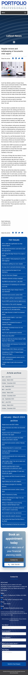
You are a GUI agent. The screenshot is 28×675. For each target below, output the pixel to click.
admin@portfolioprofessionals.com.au (13, 608)
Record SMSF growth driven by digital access (14, 301)
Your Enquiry (5, 649)
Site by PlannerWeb (14, 673)
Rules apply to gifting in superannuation (12, 298)
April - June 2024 (6, 402)
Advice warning (5, 618)
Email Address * (6, 631)
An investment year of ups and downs (12, 513)
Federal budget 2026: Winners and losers (12, 349)
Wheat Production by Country (9, 494)
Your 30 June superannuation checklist (12, 332)
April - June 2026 (6, 377)
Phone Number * (6, 637)
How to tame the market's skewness (11, 516)
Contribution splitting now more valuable (12, 264)
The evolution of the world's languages (12, 304)
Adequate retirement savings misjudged (12, 278)
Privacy (20, 618)
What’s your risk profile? (8, 336)
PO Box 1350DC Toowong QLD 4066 (12, 599)
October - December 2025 (9, 383)
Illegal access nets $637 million (10, 424)
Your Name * (5, 625)
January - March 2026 (7, 380)
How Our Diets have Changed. (9, 275)
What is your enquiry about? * (10, 643)
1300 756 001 (15, 564)
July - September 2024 (8, 399)
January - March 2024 (7, 405)
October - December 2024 (9, 395)
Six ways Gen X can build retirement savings (13, 267)
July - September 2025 (8, 386)
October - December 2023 (9, 408)
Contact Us (14, 560)
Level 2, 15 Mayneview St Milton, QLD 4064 (14, 595)
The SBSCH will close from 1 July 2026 (12, 281)
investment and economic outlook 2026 (12, 295)
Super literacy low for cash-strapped (11, 481)
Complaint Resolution (13, 618)
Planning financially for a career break (11, 448)
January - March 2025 (7, 392)
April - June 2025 (6, 389)
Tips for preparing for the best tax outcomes (13, 524)
